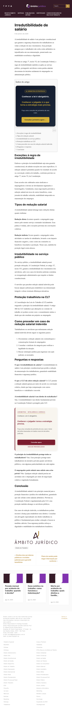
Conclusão (20, 149)
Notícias (21, 13)
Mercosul (6, 693)
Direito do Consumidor (42, 663)
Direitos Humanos (41, 682)
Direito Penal (7, 674)
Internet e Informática (42, 688)
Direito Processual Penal (10, 680)
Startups (6, 702)
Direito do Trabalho (22, 548)
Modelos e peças (41, 693)
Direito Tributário (8, 682)
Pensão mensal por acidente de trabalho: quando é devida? (13, 589)
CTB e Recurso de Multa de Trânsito (46, 650)
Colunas (6, 647)
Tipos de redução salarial (25, 136)
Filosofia (6, 688)
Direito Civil (7, 655)
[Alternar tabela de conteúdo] (53, 130)
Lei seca (6, 691)
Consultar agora (36, 442)
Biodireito (6, 644)
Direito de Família (9, 661)
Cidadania (39, 644)
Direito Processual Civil (43, 677)
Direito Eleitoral (40, 666)
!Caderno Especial (9, 642)
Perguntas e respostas (24, 147)
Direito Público (40, 680)
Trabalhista (7, 704)
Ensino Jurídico (40, 685)
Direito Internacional (9, 672)
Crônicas (6, 650)
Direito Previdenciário (42, 674)
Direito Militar (40, 672)
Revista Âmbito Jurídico (10, 14)
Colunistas (39, 647)
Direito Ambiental (41, 653)
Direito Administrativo (10, 653)
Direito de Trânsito (41, 661)
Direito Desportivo (9, 663)
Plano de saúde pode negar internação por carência (49, 558)
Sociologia (39, 699)
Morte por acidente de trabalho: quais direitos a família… (57, 590)
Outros (38, 696)
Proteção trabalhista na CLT (26, 141)
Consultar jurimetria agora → (35, 120)
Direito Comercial (41, 655)
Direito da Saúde (41, 658)
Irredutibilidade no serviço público (28, 139)
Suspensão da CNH (41, 702)
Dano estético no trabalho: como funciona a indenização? (35, 589)
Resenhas (6, 699)
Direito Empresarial (9, 669)
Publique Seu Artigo (30, 14)
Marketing (39, 691)
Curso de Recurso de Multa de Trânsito (54, 14)
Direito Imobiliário (41, 669)
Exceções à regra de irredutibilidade (29, 133)
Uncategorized (40, 704)
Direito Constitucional (10, 658)
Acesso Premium (41, 642)
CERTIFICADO (40, 13)
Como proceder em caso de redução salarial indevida (34, 144)
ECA (5, 685)
